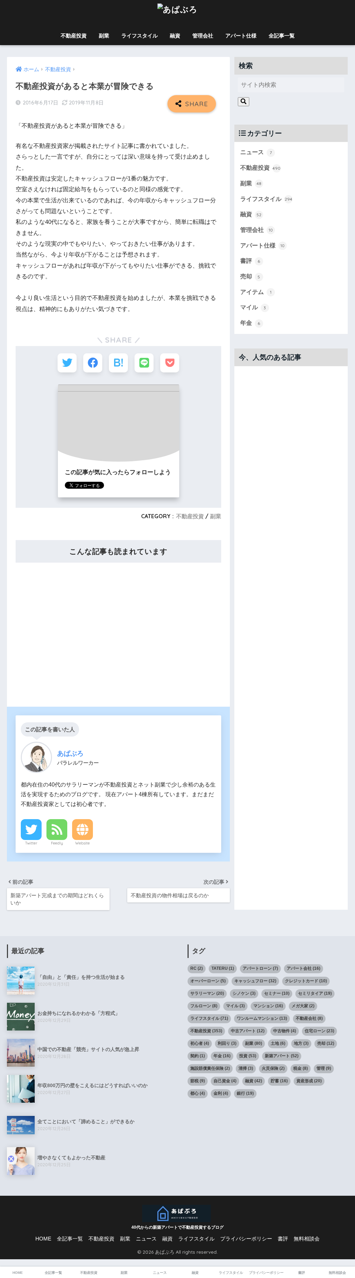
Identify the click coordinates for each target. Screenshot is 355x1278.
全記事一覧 (282, 36)
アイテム (255, 292)
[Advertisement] (118, 630)
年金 (250, 323)
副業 (104, 36)
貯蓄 (279, 1080)
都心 (197, 1093)
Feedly (57, 843)
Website (82, 843)
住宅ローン (319, 1030)
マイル (253, 307)
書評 (250, 261)
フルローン (203, 1005)
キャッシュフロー (255, 980)
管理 (324, 1068)
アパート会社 (303, 968)
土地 (278, 1043)
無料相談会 (307, 1239)
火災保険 (273, 1068)
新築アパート (281, 1055)
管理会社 (202, 36)
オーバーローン (208, 980)
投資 (247, 1055)
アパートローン (260, 968)
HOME (43, 1239)
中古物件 (284, 1030)
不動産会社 (309, 1018)
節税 (197, 1080)
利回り (227, 1043)
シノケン (244, 993)
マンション (268, 1005)
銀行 (245, 1093)
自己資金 (225, 1080)
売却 (250, 276)
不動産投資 (74, 36)
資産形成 (309, 1080)
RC (196, 968)
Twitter (31, 843)
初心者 (199, 1043)
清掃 (246, 1068)
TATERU (222, 968)
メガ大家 (303, 1005)
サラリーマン (207, 993)
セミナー (276, 993)
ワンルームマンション (262, 1018)
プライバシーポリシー (246, 1239)
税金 (300, 1068)
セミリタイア (315, 993)
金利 (221, 1093)
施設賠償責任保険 (210, 1068)
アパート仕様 (241, 36)
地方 (301, 1043)
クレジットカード (306, 980)
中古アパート (248, 1030)
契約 (197, 1055)
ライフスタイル (139, 36)
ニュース (256, 152)
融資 (175, 36)
